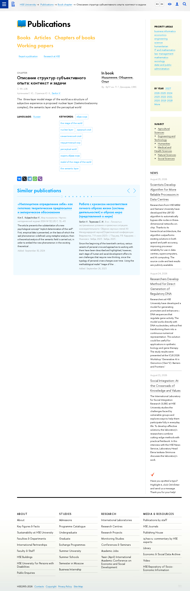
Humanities (164, 143)
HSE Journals (150, 526)
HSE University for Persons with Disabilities (35, 564)
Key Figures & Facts (28, 526)
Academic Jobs (109, 551)
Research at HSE (52, 56)
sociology (159, 61)
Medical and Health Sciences (163, 149)
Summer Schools (69, 557)
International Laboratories (116, 520)
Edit (180, 585)
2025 (163, 93)
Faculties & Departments (31, 538)
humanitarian (161, 46)
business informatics (165, 31)
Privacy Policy (65, 586)
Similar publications (39, 190)
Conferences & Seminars (116, 544)
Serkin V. (56, 93)
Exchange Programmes (72, 544)
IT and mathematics (164, 50)
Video (146, 560)
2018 (170, 100)
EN (162, 4)
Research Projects (111, 532)
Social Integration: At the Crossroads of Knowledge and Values (165, 385)
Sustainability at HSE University (35, 532)
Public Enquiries (26, 572)
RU (157, 4)
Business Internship (70, 569)
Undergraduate (68, 532)
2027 (168, 88)
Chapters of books (75, 37)
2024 (169, 93)
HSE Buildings (24, 557)
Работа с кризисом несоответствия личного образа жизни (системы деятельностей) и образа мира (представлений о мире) (103, 210)
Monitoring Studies (112, 538)
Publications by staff (155, 520)
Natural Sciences (167, 154)
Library (147, 548)
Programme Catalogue (72, 526)
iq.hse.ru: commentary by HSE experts (160, 540)
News (154, 173)
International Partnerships (32, 544)
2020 (157, 100)
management (166, 53)
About (22, 514)
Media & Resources (158, 514)
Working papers (35, 45)
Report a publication (28, 56)
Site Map (78, 586)
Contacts (39, 586)
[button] (62, 196)
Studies (65, 514)
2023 (157, 96)
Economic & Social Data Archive (161, 554)
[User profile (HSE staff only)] (177, 4)
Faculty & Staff (26, 551)
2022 (163, 96)
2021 (169, 96)
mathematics (161, 57)
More (157, 104)
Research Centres (111, 526)
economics (160, 35)
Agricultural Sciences (162, 130)
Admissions (65, 520)
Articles (42, 37)
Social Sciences (166, 158)
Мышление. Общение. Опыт (117, 79)
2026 (157, 93)
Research (109, 514)
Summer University (70, 551)
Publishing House (153, 532)
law (156, 53)
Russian (37, 116)
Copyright (51, 586)
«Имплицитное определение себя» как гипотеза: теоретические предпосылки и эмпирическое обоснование (45, 208)
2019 (163, 100)
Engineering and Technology (164, 137)
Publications (48, 24)
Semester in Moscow (71, 563)
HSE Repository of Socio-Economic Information (158, 568)
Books (23, 37)
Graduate (64, 538)
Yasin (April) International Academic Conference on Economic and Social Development (116, 562)
